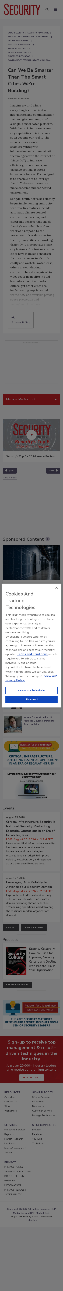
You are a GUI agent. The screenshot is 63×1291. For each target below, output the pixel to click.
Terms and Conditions (32, 654)
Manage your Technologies (31, 690)
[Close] (56, 587)
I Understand (31, 699)
